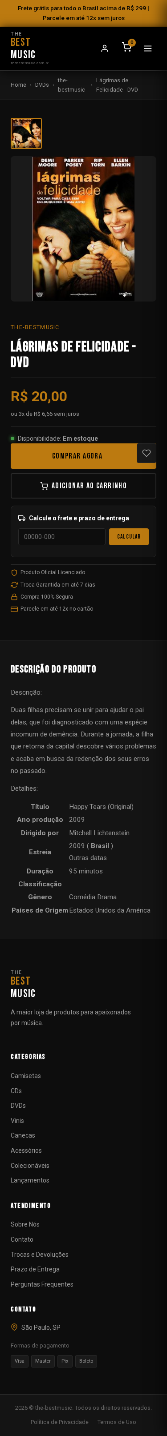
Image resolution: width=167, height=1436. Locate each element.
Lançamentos (30, 1180)
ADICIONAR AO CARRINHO (89, 486)
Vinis (17, 1120)
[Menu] (147, 48)
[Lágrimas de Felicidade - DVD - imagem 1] (26, 133)
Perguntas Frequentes (42, 1284)
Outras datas (88, 858)
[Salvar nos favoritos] (146, 453)
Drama (107, 897)
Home (18, 84)
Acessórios (26, 1150)
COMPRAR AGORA (77, 456)
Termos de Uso (117, 1422)
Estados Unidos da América (110, 910)
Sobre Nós (25, 1224)
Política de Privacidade (60, 1422)
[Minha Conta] (105, 48)
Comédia (82, 897)
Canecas (23, 1135)
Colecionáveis (30, 1165)
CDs (16, 1090)
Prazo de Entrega (35, 1269)
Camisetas (26, 1075)
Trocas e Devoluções (40, 1254)
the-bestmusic (71, 85)
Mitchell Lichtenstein (99, 833)
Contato (22, 1239)
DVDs (42, 84)
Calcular (129, 536)
